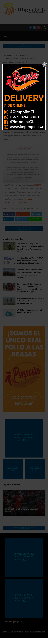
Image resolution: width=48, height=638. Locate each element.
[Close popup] (45, 65)
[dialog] (24, 97)
